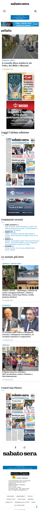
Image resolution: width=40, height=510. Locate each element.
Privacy (30, 496)
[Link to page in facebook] (15, 447)
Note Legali (22, 499)
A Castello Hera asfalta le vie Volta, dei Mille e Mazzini (17, 64)
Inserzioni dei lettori (22, 502)
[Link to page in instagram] (24, 447)
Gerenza (31, 499)
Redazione (10, 496)
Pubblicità (9, 502)
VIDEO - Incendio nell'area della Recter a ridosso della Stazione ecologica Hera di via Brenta (21, 235)
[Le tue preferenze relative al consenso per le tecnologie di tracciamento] (37, 506)
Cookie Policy (11, 499)
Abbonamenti (21, 496)
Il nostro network (21, 478)
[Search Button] (33, 10)
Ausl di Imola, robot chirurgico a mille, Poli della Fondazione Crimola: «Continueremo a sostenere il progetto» (21, 228)
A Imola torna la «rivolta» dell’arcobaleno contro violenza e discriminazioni (17, 374)
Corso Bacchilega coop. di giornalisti (19, 480)
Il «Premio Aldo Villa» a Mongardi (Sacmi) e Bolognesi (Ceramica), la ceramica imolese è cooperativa (18, 334)
